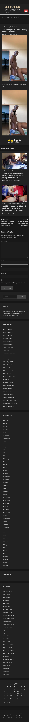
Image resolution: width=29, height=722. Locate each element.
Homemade (7, 512)
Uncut (6, 559)
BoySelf (6, 350)
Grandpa (6, 503)
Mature (6, 533)
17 (18, 693)
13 (4, 693)
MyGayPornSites (9, 385)
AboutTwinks (8, 338)
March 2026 (7, 606)
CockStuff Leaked (9, 353)
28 (8, 698)
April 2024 (7, 674)
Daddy (6, 482)
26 (24, 696)
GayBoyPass (8, 368)
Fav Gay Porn (8, 359)
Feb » (8, 702)
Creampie (7, 476)
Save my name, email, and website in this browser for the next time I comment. (13, 283)
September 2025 (9, 624)
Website (3, 273)
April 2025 (7, 639)
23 (14, 696)
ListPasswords (8, 382)
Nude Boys (7, 391)
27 (4, 698)
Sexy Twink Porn (9, 397)
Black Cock (7, 453)
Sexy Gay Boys (8, 394)
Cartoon (6, 465)
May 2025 (7, 636)
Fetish (6, 491)
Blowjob (6, 456)
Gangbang (7, 497)
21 (8, 696)
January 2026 (8, 612)
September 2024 (9, 659)
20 (4, 696)
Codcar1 (16, 34)
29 (11, 698)
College (6, 473)
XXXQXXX (12, 7)
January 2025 (8, 648)
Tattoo (6, 551)
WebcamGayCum (9, 406)
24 (18, 696)
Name (3, 260)
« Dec (4, 702)
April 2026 (7, 603)
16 (14, 693)
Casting (6, 468)
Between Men (8, 344)
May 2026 (7, 600)
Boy (5, 462)
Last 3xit (6, 379)
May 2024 (7, 671)
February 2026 (8, 609)
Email (3, 267)
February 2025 (8, 645)
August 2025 (8, 627)
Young (6, 565)
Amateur (4, 27)
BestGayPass (8, 341)
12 (24, 691)
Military (6, 536)
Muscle (6, 542)
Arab (5, 426)
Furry (5, 494)
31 (18, 698)
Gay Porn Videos (9, 365)
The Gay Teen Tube (10, 400)
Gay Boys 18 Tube (9, 362)
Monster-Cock (8, 539)
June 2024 (7, 668)
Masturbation (16, 171)
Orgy (5, 545)
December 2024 (9, 651)
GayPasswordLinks (9, 371)
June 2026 (7, 597)
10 (18, 691)
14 (8, 693)
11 (21, 691)
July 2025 (7, 630)
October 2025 (8, 621)
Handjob (6, 509)
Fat (5, 488)
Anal (5, 423)
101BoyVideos (8, 332)
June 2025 (7, 633)
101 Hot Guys (8, 329)
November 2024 (9, 654)
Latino (6, 524)
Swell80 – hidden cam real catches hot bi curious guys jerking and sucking (13, 175)
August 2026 (8, 591)
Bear (5, 444)
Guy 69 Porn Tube (9, 376)
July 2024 (7, 665)
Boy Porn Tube (8, 347)
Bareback (7, 438)
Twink (6, 556)
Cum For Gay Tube (9, 356)
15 (11, 693)
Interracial (7, 518)
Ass (5, 432)
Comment (4, 241)
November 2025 (9, 618)
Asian (5, 429)
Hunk (5, 515)
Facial (5, 485)
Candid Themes (20, 718)
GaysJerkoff (7, 374)
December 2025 (9, 615)
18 (21, 693)
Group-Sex (7, 506)
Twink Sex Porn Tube (10, 403)
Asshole (6, 435)
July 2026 (7, 594)
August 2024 (8, 662)
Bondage (6, 459)
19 (24, 693)
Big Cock (10, 27)
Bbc (5, 441)
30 (14, 698)
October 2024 (8, 656)
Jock (5, 521)
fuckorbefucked (18, 213)
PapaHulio (17, 180)
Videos (20, 27)
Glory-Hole (7, 500)
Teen (5, 554)
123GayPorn (8, 335)
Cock (15, 27)
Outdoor (6, 548)
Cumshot (6, 479)
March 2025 (7, 642)
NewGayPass (8, 388)
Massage (7, 527)
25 (21, 696)
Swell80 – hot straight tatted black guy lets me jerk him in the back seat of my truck (14, 208)
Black (5, 450)
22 (11, 696)
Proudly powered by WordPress (13, 716)
